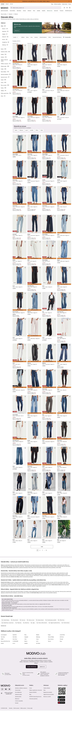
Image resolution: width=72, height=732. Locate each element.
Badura (25, 641)
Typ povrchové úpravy (57, 37)
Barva (27, 37)
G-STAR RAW (15, 641)
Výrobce (36, 37)
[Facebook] (9, 689)
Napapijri (26, 636)
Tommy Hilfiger (51, 636)
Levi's (37, 641)
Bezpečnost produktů (48, 692)
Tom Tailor (3, 636)
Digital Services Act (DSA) (49, 694)
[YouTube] (5, 689)
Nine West (15, 636)
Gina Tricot (15, 639)
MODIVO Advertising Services (35, 696)
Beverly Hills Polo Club (5, 641)
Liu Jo (14, 643)
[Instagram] (2, 689)
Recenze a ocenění (47, 696)
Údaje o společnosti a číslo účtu (35, 690)
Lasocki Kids (62, 634)
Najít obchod (64, 4)
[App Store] (61, 700)
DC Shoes (38, 643)
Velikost (22, 37)
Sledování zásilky (18, 694)
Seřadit (14, 37)
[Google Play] (61, 697)
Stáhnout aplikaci (57, 4)
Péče (44, 690)
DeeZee (26, 643)
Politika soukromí (23, 708)
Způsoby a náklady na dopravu (21, 688)
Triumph (61, 639)
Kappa (49, 634)
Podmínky (10, 708)
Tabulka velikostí (47, 688)
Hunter (2, 643)
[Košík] (69, 7)
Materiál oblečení (43, 37)
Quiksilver (15, 634)
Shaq (61, 641)
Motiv (49, 37)
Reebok (37, 634)
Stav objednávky (18, 692)
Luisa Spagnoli (4, 634)
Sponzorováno (15, 43)
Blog (52, 4)
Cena (31, 37)
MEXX (2, 639)
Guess (37, 639)
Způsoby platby (18, 696)
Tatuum (49, 641)
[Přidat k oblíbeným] (25, 45)
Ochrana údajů (29, 708)
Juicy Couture (50, 639)
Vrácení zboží (17, 690)
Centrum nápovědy (19, 700)
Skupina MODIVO (33, 692)
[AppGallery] (61, 703)
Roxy (25, 634)
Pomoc (69, 4)
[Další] (69, 1)
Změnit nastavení (16, 708)
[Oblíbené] (67, 7)
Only (25, 639)
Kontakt (16, 702)
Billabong (38, 636)
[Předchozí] (3, 1)
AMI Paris (62, 636)
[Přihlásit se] (64, 7)
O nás (30, 688)
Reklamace (17, 698)
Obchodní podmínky (33, 698)
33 (46, 550)
